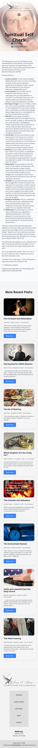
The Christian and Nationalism (18, 319)
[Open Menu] (19, 14)
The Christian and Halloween (17, 500)
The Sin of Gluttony (12, 409)
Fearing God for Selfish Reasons (18, 364)
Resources (19, 709)
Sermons (19, 695)
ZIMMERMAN (16, 745)
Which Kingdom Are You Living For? (18, 454)
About (19, 715)
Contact (19, 722)
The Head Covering (12, 638)
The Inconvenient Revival (15, 544)
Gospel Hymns (19, 702)
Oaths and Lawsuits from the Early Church (17, 590)
